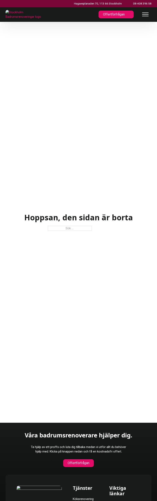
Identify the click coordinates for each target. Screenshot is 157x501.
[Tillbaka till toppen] (144, 490)
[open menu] (145, 14)
